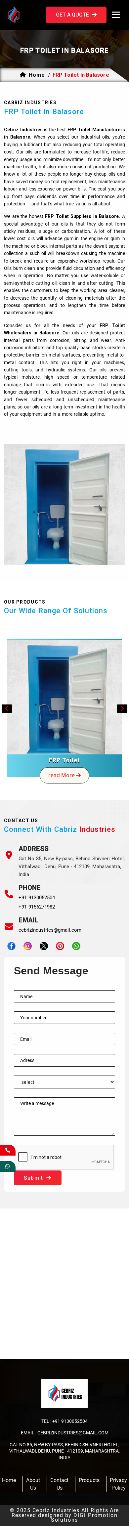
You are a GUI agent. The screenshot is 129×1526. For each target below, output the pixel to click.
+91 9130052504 (37, 898)
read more (62, 775)
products (89, 1480)
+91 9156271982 (37, 907)
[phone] (8, 1150)
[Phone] (9, 894)
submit (34, 1178)
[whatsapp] (8, 1166)
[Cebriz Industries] (24, 14)
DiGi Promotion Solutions (84, 1517)
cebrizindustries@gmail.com (50, 930)
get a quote (73, 15)
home (37, 75)
